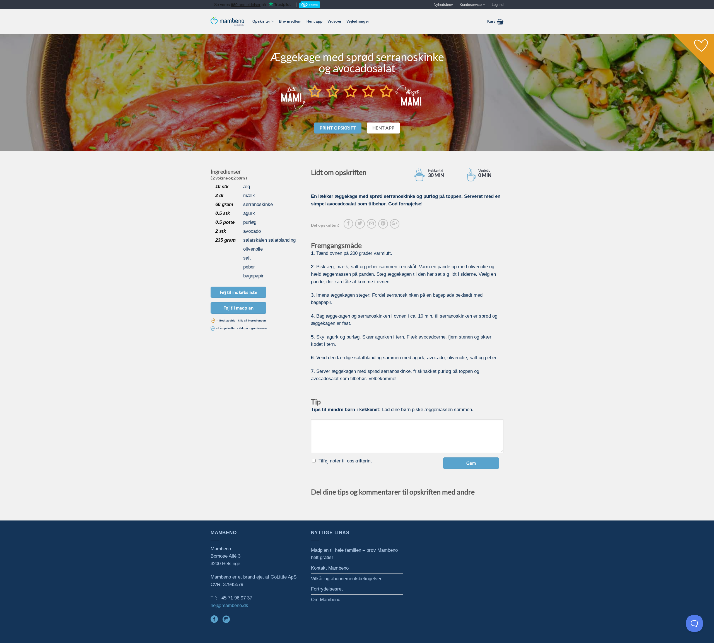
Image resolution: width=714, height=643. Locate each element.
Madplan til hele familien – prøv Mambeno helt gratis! (354, 554)
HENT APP (383, 127)
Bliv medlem (290, 21)
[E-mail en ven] (371, 224)
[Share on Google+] (394, 224)
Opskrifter (261, 21)
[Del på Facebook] (348, 224)
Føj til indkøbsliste (238, 292)
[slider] (350, 91)
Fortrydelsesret (327, 589)
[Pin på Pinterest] (383, 224)
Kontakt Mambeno (330, 568)
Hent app (314, 21)
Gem (471, 463)
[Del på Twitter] (360, 224)
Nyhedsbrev (443, 5)
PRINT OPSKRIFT (338, 127)
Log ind (497, 5)
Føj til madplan (238, 307)
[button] (495, 21)
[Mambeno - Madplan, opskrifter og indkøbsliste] (227, 21)
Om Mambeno (325, 599)
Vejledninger (357, 21)
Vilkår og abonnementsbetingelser (346, 578)
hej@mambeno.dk (229, 605)
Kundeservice (471, 5)
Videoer (334, 21)
